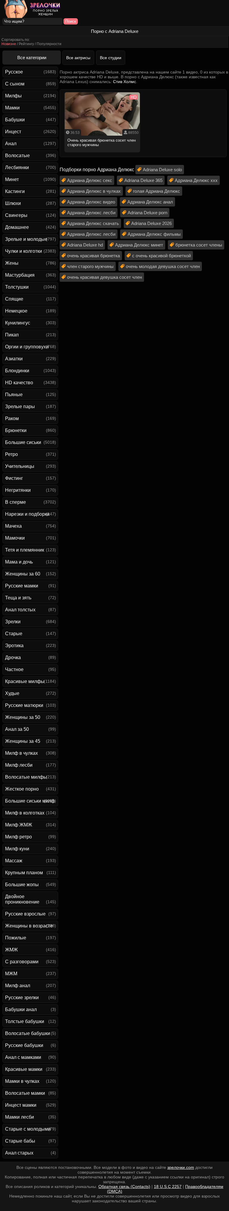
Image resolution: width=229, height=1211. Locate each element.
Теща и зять (18, 597)
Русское (14, 71)
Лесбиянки (17, 167)
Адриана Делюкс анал (150, 201)
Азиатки (14, 358)
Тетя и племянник (24, 549)
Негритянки (18, 490)
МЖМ (11, 973)
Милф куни (17, 848)
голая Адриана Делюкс (156, 191)
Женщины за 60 (22, 573)
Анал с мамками (23, 1057)
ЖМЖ (11, 949)
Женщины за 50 (22, 717)
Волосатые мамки (25, 1093)
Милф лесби (19, 765)
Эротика (14, 645)
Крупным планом (24, 872)
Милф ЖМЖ (18, 824)
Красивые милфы (24, 681)
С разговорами (21, 961)
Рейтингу (26, 44)
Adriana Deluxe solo (162, 169)
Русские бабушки (24, 1045)
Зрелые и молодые (26, 239)
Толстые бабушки (24, 1021)
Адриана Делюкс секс (89, 180)
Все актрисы (78, 57)
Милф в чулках (21, 753)
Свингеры (16, 215)
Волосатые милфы (26, 777)
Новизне (8, 44)
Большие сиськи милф (30, 800)
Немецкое (16, 310)
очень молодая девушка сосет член (163, 266)
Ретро (11, 454)
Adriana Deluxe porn (147, 212)
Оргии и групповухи (27, 346)
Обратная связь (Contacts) (124, 1186)
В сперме (15, 502)
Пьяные (14, 394)
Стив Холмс (124, 81)
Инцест (13, 131)
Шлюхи (13, 203)
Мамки (12, 107)
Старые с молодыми (28, 1129)
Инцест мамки (20, 1105)
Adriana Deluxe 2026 (151, 223)
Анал (10, 143)
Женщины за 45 (22, 741)
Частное (14, 669)
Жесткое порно (22, 788)
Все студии (110, 57)
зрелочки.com (180, 1167)
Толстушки (17, 287)
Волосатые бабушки (27, 1033)
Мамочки (15, 538)
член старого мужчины (90, 266)
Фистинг (14, 478)
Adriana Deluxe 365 (143, 180)
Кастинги (15, 191)
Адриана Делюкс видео (91, 201)
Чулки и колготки (23, 251)
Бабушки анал (21, 1009)
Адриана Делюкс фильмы (154, 234)
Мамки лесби (19, 1117)
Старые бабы (20, 1140)
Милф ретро (18, 836)
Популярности (49, 44)
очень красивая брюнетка (93, 255)
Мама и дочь (19, 561)
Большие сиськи (23, 442)
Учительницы (19, 466)
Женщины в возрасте (29, 925)
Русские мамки (21, 585)
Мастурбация (20, 275)
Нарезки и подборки (27, 514)
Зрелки (13, 621)
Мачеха (13, 526)
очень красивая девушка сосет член (104, 277)
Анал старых (19, 1152)
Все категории (31, 57)
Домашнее (17, 227)
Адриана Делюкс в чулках (94, 191)
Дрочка (13, 657)
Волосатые (17, 155)
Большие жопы (22, 884)
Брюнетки (16, 430)
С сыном (14, 83)
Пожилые (15, 937)
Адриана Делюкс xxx (196, 180)
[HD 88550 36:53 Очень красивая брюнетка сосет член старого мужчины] (102, 154)
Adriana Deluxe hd (85, 244)
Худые (12, 693)
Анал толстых (20, 609)
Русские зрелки (22, 997)
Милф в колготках (24, 812)
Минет (12, 179)
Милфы (13, 95)
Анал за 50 (17, 729)
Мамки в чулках (22, 1081)
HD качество (19, 382)
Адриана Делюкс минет (139, 244)
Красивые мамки (23, 1069)
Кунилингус (17, 322)
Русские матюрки (24, 705)
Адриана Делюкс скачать (93, 223)
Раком (12, 418)
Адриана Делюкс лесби (91, 212)
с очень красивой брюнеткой (161, 255)
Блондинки (17, 370)
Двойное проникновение (22, 899)
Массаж (13, 860)
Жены (11, 263)
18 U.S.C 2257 (168, 1186)
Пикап (12, 334)
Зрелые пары (20, 406)
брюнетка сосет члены (198, 244)
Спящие (14, 298)
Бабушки (15, 119)
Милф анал (17, 985)
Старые (13, 633)
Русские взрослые (25, 913)
